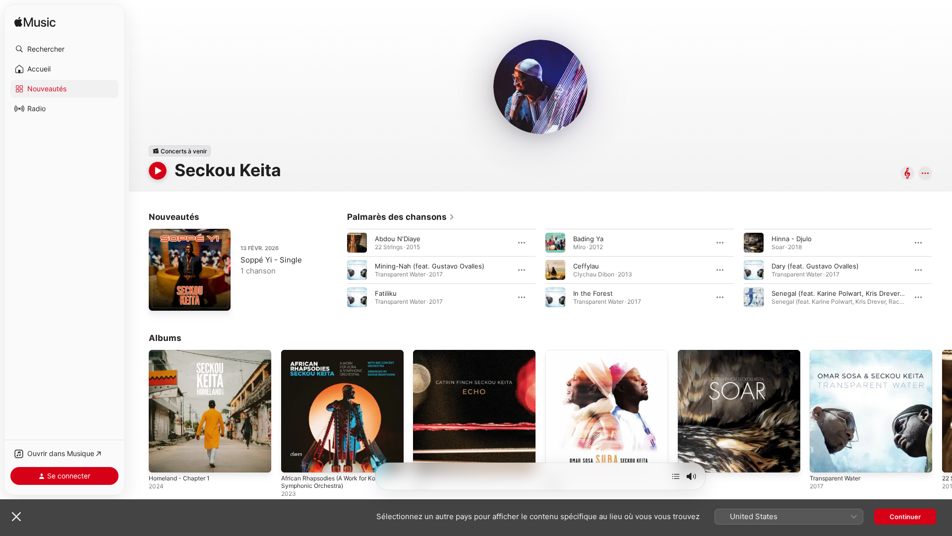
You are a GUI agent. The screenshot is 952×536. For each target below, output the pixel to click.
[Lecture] (158, 171)
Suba (553, 354)
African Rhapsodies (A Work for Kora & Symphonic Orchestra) (340, 358)
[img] (35, 22)
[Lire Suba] (557, 460)
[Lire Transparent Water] (822, 460)
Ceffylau (586, 266)
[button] (64, 49)
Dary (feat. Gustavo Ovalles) (815, 266)
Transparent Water (838, 354)
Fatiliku (386, 293)
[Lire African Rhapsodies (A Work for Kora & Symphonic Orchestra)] (293, 460)
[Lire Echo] (425, 460)
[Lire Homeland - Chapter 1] (161, 460)
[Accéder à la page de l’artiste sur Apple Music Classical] (907, 174)
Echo (420, 354)
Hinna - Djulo (792, 239)
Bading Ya (588, 239)
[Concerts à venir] (180, 150)
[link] (401, 216)
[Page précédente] (337, 270)
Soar (685, 354)
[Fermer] (16, 516)
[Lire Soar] (690, 460)
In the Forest (593, 293)
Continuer (905, 517)
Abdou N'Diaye (397, 239)
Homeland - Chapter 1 (183, 354)
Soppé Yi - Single (271, 260)
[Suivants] (676, 476)
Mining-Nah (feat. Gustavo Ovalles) (429, 266)
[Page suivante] (942, 270)
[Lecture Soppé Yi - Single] (161, 298)
